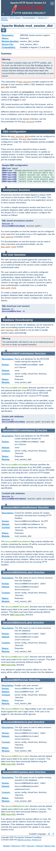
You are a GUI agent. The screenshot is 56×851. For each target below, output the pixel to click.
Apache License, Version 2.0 (29, 840)
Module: (6, 382)
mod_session (24, 82)
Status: (5, 38)
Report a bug (49, 846)
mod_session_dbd (19, 136)
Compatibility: (9, 47)
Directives (16, 846)
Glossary (30, 846)
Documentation (29, 18)
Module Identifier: (10, 41)
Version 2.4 (42, 18)
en (49, 834)
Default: (6, 370)
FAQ (23, 846)
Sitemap (39, 846)
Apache (4, 18)
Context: (6, 373)
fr (53, 834)
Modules (4, 20)
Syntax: (5, 364)
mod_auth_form (8, 247)
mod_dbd (5, 87)
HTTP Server (15, 18)
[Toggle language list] (3, 30)
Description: (8, 35)
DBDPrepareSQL (17, 615)
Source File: (8, 44)
